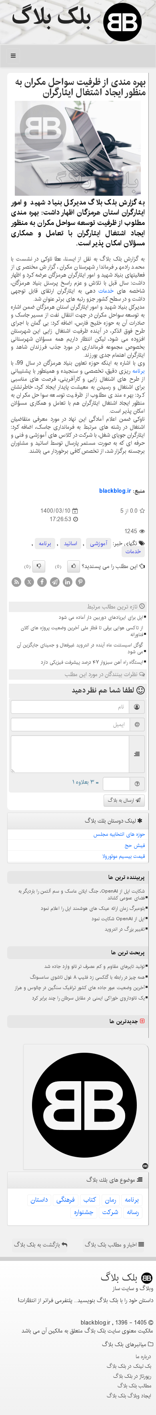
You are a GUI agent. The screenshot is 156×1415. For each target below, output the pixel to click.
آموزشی (98, 543)
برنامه (138, 371)
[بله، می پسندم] (73, 566)
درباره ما (143, 1356)
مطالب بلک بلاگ (134, 1385)
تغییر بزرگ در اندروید (125, 929)
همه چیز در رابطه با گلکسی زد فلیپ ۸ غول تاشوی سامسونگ (87, 977)
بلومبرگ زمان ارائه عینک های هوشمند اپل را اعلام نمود (93, 908)
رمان (110, 1199)
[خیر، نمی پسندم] (38, 566)
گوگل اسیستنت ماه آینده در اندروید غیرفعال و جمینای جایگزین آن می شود (80, 648)
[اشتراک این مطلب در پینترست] (80, 581)
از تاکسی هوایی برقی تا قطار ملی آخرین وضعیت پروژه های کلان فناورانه (82, 631)
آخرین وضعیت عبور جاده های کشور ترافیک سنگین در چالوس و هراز (79, 988)
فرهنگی (65, 1199)
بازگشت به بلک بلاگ (38, 1245)
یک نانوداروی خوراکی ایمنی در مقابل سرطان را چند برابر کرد (88, 998)
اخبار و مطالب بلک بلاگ (111, 1245)
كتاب (90, 1199)
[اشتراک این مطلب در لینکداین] (67, 581)
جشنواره (84, 1212)
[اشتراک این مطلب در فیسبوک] (42, 581)
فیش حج (135, 845)
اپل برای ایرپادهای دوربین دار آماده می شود (101, 617)
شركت (110, 1212)
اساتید (70, 543)
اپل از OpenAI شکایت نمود (118, 919)
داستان (39, 1199)
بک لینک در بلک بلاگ (129, 1366)
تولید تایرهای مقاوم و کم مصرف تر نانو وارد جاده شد (94, 966)
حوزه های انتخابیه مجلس (119, 834)
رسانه (133, 1212)
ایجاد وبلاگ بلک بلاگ (129, 1395)
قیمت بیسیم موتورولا (123, 856)
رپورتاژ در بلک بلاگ (132, 1376)
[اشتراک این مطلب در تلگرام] (54, 581)
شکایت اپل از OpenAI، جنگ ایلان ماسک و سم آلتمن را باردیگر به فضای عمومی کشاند (81, 894)
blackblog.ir (115, 491)
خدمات (106, 291)
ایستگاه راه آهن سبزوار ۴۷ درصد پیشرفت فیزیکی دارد (92, 662)
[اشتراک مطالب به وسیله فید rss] (16, 581)
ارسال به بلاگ (122, 800)
